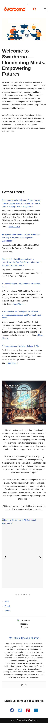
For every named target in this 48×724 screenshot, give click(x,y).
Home (7, 611)
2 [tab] (18, 594)
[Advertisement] (24, 165)
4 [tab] (24, 594)
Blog (7, 601)
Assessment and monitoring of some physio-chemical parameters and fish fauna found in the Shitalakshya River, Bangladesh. (21, 203)
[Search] (34, 9)
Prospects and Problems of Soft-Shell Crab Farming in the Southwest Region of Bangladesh (20, 237)
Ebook (7, 606)
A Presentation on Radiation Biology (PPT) (20, 346)
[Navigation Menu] (45, 9)
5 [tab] (26, 594)
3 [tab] (21, 594)
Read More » (14, 227)
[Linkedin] (22, 685)
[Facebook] (26, 685)
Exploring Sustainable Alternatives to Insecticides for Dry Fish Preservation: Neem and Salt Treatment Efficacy (21, 262)
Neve (13, 720)
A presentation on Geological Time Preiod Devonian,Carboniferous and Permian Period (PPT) (21, 315)
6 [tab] (29, 594)
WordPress (33, 720)
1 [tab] (16, 594)
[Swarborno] (15, 9)
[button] (5, 557)
